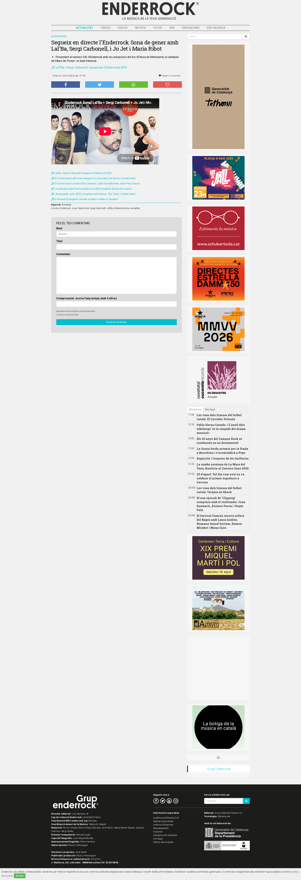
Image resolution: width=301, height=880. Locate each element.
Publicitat (158, 831)
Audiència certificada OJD (166, 817)
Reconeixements (161, 828)
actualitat (135, 208)
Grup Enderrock (219, 769)
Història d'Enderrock (163, 824)
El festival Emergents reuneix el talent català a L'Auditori (86, 199)
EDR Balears (190, 27)
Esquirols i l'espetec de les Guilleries (223, 458)
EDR (172, 27)
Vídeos (105, 27)
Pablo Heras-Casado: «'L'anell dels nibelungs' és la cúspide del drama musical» (221, 429)
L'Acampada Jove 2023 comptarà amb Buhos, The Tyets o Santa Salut (94, 194)
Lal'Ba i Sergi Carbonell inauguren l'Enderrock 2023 (91, 67)
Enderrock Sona (121, 208)
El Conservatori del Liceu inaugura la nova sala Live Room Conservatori (95, 178)
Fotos (157, 27)
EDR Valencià (216, 27)
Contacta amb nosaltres (165, 835)
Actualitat (84, 27)
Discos (123, 27)
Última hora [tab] (195, 409)
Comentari (63, 254)
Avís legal (158, 838)
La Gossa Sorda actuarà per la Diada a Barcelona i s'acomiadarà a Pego (222, 450)
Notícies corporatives (163, 821)
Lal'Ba (110, 208)
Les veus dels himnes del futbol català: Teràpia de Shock (219, 490)
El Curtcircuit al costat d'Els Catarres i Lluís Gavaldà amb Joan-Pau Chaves (97, 183)
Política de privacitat (163, 842)
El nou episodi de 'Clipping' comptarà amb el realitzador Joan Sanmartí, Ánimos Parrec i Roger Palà (221, 504)
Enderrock (65, 208)
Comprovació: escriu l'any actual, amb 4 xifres (86, 298)
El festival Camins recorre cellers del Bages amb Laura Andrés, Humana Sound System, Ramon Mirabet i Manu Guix (220, 521)
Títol (59, 241)
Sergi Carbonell (98, 208)
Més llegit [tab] (210, 409)
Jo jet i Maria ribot (80, 208)
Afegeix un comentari (171, 76)
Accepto (20, 876)
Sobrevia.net (224, 816)
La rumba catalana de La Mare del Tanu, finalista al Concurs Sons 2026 (223, 466)
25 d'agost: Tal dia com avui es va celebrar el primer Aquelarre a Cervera (220, 478)
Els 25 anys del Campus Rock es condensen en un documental (219, 441)
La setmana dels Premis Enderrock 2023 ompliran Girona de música (93, 188)
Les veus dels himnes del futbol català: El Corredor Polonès (219, 417)
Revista (140, 27)
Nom (59, 228)
